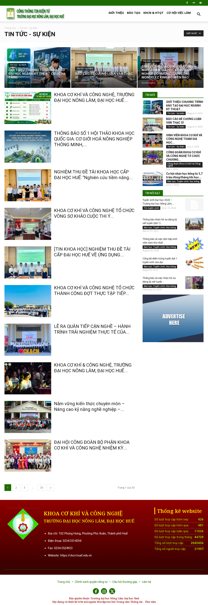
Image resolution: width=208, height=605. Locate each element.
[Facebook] (187, 3)
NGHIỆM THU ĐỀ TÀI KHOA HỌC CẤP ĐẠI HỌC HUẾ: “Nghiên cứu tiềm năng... (93, 174)
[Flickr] (194, 3)
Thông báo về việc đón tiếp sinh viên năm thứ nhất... (160, 241)
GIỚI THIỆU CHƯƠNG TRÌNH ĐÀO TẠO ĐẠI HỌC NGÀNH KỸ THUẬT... (184, 105)
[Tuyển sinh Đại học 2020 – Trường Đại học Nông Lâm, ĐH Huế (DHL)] (194, 204)
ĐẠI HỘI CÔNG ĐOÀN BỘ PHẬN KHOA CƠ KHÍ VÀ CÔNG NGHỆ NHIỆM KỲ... (92, 445)
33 (41, 487)
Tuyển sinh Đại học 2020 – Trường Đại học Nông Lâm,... (158, 202)
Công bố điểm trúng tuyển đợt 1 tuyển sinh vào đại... (160, 260)
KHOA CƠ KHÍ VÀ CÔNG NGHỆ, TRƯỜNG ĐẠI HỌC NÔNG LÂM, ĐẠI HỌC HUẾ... (94, 97)
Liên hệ (146, 581)
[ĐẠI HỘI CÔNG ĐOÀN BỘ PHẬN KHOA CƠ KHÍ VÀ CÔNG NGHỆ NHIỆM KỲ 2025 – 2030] (27, 456)
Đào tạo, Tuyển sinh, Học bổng (183, 181)
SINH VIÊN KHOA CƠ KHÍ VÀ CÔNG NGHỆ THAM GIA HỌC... (184, 139)
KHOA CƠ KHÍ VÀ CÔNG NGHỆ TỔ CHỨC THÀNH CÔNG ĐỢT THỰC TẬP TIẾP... (94, 290)
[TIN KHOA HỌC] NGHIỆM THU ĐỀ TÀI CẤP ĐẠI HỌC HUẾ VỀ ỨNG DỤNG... (92, 252)
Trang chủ (10, 28)
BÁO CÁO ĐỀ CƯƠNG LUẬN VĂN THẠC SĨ (183, 120)
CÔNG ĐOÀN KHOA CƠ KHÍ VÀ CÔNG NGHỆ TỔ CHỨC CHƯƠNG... (183, 156)
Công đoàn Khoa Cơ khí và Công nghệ (183, 164)
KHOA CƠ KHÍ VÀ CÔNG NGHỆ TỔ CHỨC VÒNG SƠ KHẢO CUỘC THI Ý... (94, 213)
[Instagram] (104, 591)
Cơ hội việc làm (179, 13)
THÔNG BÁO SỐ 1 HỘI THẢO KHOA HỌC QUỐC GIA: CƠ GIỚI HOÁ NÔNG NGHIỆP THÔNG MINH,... (94, 139)
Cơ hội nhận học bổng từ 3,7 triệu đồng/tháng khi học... (184, 175)
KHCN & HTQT (153, 13)
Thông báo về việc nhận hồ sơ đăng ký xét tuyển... (159, 280)
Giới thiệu (116, 13)
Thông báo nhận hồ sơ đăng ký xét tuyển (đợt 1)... (160, 221)
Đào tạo (133, 13)
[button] (199, 15)
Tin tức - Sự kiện (18, 65)
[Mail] (200, 3)
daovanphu (15, 82)
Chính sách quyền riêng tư (91, 581)
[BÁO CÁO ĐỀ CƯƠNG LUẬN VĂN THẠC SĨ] (104, 67)
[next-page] (50, 487)
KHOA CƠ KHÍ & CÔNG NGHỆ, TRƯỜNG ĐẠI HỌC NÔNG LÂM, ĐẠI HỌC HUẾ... (93, 367)
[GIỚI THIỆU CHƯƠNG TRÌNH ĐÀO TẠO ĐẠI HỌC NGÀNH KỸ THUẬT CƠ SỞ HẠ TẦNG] (37, 67)
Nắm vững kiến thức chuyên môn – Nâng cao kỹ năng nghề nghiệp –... (89, 406)
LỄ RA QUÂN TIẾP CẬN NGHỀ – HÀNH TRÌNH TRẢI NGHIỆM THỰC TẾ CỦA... (92, 329)
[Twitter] (112, 591)
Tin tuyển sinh (151, 208)
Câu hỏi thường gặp (125, 581)
